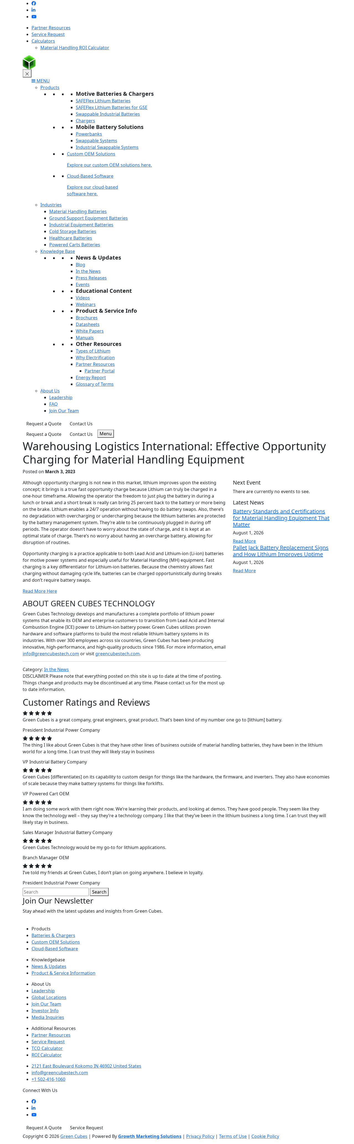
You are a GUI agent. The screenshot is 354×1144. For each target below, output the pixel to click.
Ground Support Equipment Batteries (88, 218)
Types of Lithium (93, 351)
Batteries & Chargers (53, 935)
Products (49, 87)
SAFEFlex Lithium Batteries (103, 101)
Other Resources (98, 344)
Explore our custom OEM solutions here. (109, 165)
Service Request (48, 34)
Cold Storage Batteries (72, 231)
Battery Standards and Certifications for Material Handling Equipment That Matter (281, 518)
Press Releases (91, 278)
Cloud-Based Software (90, 176)
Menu (106, 434)
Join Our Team (64, 411)
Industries (51, 205)
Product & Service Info (106, 310)
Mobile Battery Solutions (110, 127)
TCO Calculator (47, 1048)
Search (99, 892)
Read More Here (40, 591)
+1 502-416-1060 (48, 1079)
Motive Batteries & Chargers (115, 93)
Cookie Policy (265, 1136)
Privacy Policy (200, 1136)
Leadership (60, 397)
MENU (42, 81)
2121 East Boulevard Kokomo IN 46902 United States (86, 1066)
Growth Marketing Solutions (149, 1136)
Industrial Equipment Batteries (81, 225)
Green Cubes (73, 1136)
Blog (80, 265)
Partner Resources (51, 28)
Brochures (87, 318)
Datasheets (88, 324)
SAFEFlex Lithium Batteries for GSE (111, 107)
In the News (88, 271)
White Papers (90, 331)
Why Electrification (95, 357)
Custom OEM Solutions (91, 154)
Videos (83, 298)
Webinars (86, 304)
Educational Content (104, 290)
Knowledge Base (57, 251)
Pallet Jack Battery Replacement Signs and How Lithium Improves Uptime (281, 551)
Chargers (85, 121)
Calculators (43, 41)
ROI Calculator (47, 1055)
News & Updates (98, 257)
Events (83, 284)
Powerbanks (89, 134)
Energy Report (91, 377)
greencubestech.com (117, 654)
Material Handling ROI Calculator (74, 48)
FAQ (53, 404)
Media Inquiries (48, 1017)
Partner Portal (99, 371)
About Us (50, 391)
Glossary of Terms (95, 384)
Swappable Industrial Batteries (108, 114)
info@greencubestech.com (51, 654)
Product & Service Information (63, 973)
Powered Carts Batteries (74, 245)
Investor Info (45, 1011)
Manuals (85, 338)
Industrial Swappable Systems (107, 147)
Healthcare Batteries (70, 238)
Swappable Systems (96, 141)
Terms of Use (233, 1136)
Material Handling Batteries (78, 211)
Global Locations (49, 997)
